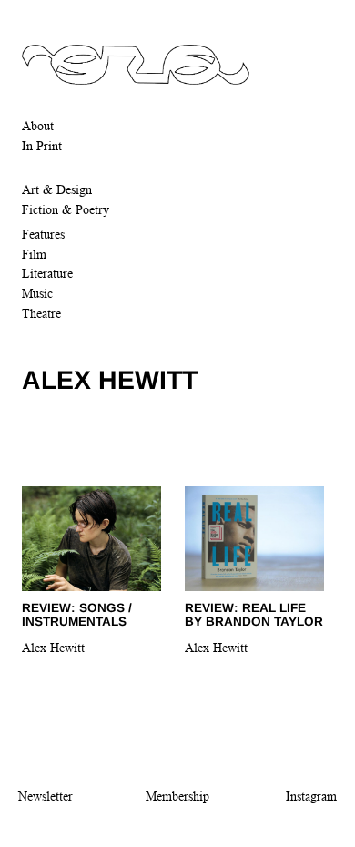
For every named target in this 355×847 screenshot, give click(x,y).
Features (43, 234)
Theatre (41, 313)
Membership (177, 796)
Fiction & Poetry (65, 209)
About (38, 125)
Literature (47, 273)
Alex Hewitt (53, 647)
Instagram (311, 796)
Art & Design (57, 189)
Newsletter (45, 796)
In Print (42, 145)
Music (37, 293)
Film (34, 254)
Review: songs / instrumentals (77, 614)
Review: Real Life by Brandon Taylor (254, 614)
